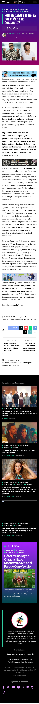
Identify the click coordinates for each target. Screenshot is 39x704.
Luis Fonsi (33, 320)
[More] (16, 28)
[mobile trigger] (4, 2)
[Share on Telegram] (35, 328)
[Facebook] (3, 687)
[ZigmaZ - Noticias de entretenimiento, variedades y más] (19, 2)
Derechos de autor (27, 317)
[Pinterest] (18, 687)
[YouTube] (13, 687)
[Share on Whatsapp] (30, 328)
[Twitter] (8, 687)
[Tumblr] (32, 687)
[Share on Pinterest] (26, 328)
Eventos (9, 550)
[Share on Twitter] (10, 28)
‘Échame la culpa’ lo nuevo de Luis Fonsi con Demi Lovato (18, 451)
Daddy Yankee (15, 317)
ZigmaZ (8, 599)
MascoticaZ (10, 552)
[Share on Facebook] (7, 28)
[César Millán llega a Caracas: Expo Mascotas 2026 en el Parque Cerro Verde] (19, 578)
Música (18, 11)
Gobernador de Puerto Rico (19, 320)
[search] (29, 2)
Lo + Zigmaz (8, 11)
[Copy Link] (13, 28)
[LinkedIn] (28, 687)
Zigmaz (26, 11)
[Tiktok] (4, 692)
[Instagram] (23, 687)
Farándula (24, 9)
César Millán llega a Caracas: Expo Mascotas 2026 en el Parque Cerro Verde (18, 561)
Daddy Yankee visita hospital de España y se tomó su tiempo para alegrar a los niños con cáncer (19, 530)
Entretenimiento (10, 9)
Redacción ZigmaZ (14, 33)
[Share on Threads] (25, 332)
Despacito (5, 320)
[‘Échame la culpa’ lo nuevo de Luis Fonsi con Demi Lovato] (19, 432)
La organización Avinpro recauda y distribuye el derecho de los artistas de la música (19, 413)
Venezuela (19, 484)
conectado (24, 362)
